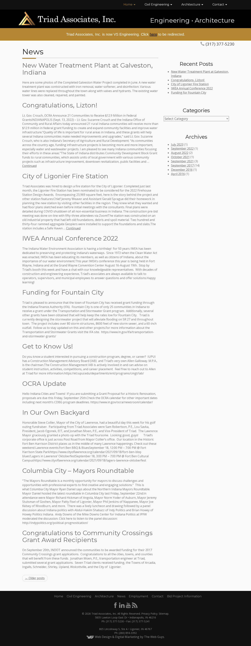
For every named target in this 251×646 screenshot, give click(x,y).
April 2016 (178, 174)
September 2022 (182, 149)
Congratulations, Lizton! (60, 105)
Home (128, 4)
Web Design (103, 637)
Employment (138, 596)
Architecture (191, 4)
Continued (29, 166)
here (153, 34)
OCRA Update (44, 383)
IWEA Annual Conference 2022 (70, 238)
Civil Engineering (157, 4)
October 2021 (180, 157)
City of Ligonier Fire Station (65, 176)
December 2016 (182, 170)
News (121, 596)
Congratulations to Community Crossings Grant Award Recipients (87, 536)
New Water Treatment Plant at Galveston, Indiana (87, 69)
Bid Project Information (184, 596)
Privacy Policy (149, 613)
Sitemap (163, 613)
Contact (218, 4)
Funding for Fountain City (62, 292)
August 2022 (179, 153)
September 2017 (182, 165)
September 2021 (182, 161)
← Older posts (35, 578)
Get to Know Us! (47, 346)
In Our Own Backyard (55, 412)
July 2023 (177, 144)
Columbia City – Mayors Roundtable (78, 470)
